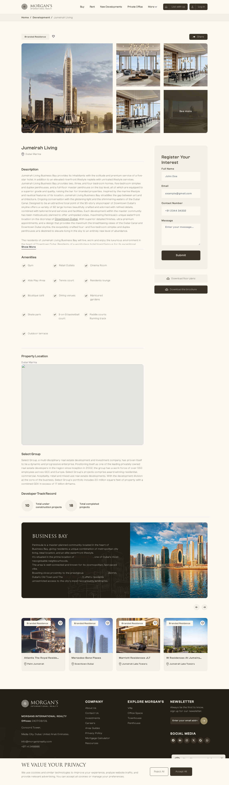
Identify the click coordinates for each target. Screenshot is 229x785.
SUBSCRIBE (204, 720)
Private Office (135, 6)
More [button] (151, 6)
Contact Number (172, 203)
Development (41, 17)
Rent (92, 6)
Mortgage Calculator (97, 738)
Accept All (181, 771)
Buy (82, 6)
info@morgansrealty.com (36, 741)
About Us (90, 708)
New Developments (111, 6)
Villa (130, 708)
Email (165, 186)
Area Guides (92, 728)
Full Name (168, 168)
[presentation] (197, 607)
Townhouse (135, 718)
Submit (181, 255)
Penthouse (134, 723)
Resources (91, 743)
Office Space (135, 713)
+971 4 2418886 (30, 746)
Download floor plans (183, 278)
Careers (90, 723)
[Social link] (173, 740)
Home (25, 17)
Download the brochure (183, 289)
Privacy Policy (93, 733)
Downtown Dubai (66, 219)
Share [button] (200, 36)
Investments (92, 718)
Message (167, 220)
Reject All (159, 771)
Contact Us (92, 713)
